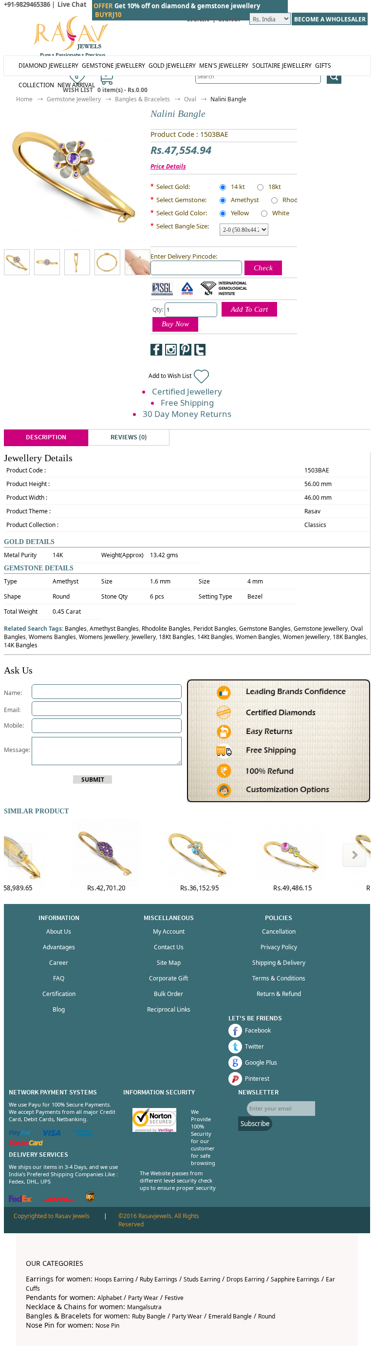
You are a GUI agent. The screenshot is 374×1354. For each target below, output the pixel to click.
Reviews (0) (129, 437)
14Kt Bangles (215, 637)
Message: (18, 750)
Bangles (76, 628)
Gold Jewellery (172, 65)
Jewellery (143, 637)
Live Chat (72, 4)
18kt (274, 187)
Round (266, 1316)
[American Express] (83, 1134)
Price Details (168, 166)
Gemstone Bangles (265, 628)
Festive (174, 1298)
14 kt (238, 187)
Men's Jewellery (223, 65)
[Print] (229, 350)
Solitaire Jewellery (282, 65)
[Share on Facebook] (156, 350)
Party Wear (143, 1298)
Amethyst (245, 200)
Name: (13, 693)
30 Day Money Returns (187, 413)
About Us (58, 931)
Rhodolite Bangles (166, 628)
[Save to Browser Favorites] (215, 350)
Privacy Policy (279, 947)
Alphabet (109, 1298)
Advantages (59, 947)
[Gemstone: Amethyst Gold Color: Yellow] (47, 262)
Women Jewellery (306, 637)
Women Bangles (258, 637)
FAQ (58, 978)
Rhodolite (296, 200)
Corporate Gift (168, 978)
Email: (12, 710)
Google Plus (261, 1062)
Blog (59, 1009)
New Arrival (76, 85)
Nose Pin (107, 1325)
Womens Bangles (52, 637)
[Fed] (20, 1200)
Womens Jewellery (104, 637)
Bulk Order (168, 994)
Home (24, 99)
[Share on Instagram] (171, 350)
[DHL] (58, 1200)
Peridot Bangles (214, 628)
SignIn (198, 19)
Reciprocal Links (168, 1009)
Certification (58, 994)
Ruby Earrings (158, 1279)
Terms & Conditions (278, 978)
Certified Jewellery (187, 391)
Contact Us (169, 947)
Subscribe (255, 1123)
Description (46, 437)
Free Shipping (187, 402)
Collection (36, 85)
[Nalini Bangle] (29, 262)
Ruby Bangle (149, 1316)
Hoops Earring (113, 1279)
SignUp (230, 19)
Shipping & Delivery (278, 963)
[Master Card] (26, 1143)
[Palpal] (20, 1134)
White (280, 213)
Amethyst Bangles (114, 628)
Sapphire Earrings (295, 1279)
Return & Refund (279, 994)
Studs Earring (202, 1279)
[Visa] (51, 1134)
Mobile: (14, 725)
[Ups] (90, 1200)
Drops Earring (245, 1279)
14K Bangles (20, 645)
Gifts (323, 65)
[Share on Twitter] (200, 350)
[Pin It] (185, 350)
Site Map (169, 963)
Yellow (240, 213)
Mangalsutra (144, 1307)
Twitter (254, 1046)
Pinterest (257, 1078)
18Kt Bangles (176, 637)
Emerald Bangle (230, 1316)
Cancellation (279, 931)
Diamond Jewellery (48, 65)
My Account (169, 931)
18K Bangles (349, 637)
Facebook (258, 1030)
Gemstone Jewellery (113, 65)
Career (58, 963)
